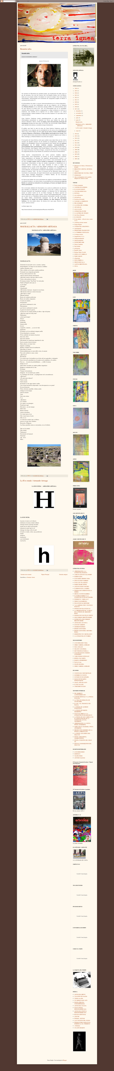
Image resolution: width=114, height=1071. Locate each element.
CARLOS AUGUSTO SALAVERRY (83, 574)
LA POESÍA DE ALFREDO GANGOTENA (81, 707)
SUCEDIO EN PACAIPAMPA (81, 677)
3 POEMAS (77, 1026)
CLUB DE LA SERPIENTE (81, 201)
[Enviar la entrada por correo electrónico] (47, 219)
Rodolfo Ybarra (78, 250)
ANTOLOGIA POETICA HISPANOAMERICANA (80, 1011)
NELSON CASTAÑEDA (80, 649)
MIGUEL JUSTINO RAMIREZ (82, 594)
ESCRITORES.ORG (79, 242)
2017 (76, 109)
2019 (76, 104)
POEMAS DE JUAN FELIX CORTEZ (83, 615)
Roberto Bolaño (28, 106)
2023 (76, 95)
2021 (76, 100)
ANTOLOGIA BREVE (79, 994)
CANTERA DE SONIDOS (80, 187)
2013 (76, 140)
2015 (76, 136)
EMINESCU (77, 754)
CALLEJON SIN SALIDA (80, 996)
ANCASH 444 (77, 207)
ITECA (76, 266)
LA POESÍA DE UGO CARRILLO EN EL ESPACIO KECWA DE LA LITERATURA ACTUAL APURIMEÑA (83, 719)
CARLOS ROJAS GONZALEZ (81, 656)
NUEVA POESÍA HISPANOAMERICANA (80, 1008)
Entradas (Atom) (31, 577)
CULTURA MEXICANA (80, 191)
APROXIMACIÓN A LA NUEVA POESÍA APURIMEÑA (82, 723)
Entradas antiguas (63, 574)
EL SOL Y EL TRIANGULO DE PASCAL (82, 704)
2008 (76, 152)
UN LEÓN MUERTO (79, 1028)
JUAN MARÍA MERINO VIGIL (82, 578)
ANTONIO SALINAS (79, 758)
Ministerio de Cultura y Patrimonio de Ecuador (83, 166)
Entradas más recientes (26, 574)
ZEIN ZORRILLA (78, 260)
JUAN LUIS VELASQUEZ (81, 582)
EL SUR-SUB (77, 217)
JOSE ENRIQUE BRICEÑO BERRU (83, 617)
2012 (76, 143)
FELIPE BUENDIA (79, 664)
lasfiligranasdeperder (79, 238)
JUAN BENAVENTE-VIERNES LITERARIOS (82, 653)
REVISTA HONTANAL (80, 1014)
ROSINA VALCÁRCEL (80, 658)
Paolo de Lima (77, 662)
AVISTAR (76, 1016)
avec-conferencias (78, 195)
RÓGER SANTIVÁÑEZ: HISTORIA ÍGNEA (83, 631)
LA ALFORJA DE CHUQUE (81, 213)
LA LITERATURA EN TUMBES (82, 636)
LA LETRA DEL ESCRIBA (81, 205)
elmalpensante (77, 175)
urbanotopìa (77, 258)
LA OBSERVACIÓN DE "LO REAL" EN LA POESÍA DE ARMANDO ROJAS (83, 612)
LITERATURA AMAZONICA (81, 226)
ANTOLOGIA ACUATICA (80, 622)
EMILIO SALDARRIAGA (80, 601)
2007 (76, 154)
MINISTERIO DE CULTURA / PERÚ (83, 173)
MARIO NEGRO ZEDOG (80, 584)
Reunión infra (25, 49)
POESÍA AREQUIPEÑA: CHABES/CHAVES (80, 737)
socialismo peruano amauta (80, 222)
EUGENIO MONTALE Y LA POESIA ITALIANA (83, 697)
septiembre (79, 115)
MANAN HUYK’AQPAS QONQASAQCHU (80, 679)
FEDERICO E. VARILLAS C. (81, 599)
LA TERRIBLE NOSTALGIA (81, 232)
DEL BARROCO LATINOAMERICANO (80, 694)
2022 (76, 97)
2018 (76, 106)
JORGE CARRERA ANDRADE (82, 645)
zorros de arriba (78, 209)
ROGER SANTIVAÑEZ (80, 628)
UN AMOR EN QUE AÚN (80, 1000)
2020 (76, 102)
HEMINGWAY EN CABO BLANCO (83, 634)
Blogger (65, 1060)
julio (77, 118)
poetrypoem (77, 248)
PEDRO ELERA (78, 576)
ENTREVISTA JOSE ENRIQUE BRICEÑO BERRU (82, 619)
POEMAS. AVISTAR (79, 1018)
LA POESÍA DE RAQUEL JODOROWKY (80, 710)
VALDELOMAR (78, 756)
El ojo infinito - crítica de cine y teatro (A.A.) (83, 219)
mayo (77, 131)
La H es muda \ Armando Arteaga (34, 480)
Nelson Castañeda (78, 244)
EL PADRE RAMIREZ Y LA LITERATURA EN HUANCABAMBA (83, 596)
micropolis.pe (77, 197)
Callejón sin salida (78, 998)
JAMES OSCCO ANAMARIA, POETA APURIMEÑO (83, 727)
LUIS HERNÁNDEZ (79, 752)
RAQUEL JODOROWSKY (80, 660)
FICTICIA (76, 193)
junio (77, 120)
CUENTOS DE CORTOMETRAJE (82, 673)
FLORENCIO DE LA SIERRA (81, 588)
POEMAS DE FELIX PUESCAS (82, 608)
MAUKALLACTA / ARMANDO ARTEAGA (38, 226)
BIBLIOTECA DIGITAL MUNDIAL (83, 169)
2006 (76, 156)
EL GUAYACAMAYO (79, 189)
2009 (76, 149)
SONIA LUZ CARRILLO (80, 254)
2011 (76, 145)
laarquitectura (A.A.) (79, 236)
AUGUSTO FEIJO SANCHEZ (81, 586)
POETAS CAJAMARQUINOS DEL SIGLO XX (83, 744)
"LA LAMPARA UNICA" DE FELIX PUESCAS (83, 605)
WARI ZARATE (78, 256)
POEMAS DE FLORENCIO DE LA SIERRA (83, 591)
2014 (76, 138)
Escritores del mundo (79, 199)
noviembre (78, 113)
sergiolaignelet (77, 228)
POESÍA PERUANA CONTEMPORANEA (79, 1003)
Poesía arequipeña (78, 185)
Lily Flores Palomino (79, 215)
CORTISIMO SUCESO (80, 686)
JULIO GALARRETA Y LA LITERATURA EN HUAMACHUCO (83, 714)
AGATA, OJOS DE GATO (80, 682)
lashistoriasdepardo (78, 240)
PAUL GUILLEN (78, 647)
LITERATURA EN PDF (80, 211)
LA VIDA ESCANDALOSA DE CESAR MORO (82, 700)
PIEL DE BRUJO (78, 203)
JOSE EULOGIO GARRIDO (81, 580)
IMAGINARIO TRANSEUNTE (82, 230)
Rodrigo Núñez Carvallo (80, 252)
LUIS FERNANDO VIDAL (81, 643)
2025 (76, 90)
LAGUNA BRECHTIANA (80, 264)
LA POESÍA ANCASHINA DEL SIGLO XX (82, 734)
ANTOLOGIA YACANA (80, 1005)
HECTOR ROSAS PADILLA (81, 651)
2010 (76, 147)
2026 (76, 88)
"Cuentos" (76, 171)
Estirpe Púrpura (78, 224)
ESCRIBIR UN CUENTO (80, 675)
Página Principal (45, 574)
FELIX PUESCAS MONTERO (81, 603)
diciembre (78, 111)
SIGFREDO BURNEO (79, 626)
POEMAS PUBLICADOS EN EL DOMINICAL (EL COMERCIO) (82, 1023)
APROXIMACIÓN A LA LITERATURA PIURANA (80, 571)
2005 (76, 159)
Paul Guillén (77, 246)
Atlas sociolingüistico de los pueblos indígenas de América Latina (82, 177)
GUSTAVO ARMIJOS (79, 624)
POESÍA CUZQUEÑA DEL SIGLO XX (83, 740)
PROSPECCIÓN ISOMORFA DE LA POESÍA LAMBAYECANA (83, 730)
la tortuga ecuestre (78, 234)
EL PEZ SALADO (78, 684)
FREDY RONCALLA (79, 262)
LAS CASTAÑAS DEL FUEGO (82, 1020)
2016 (76, 133)
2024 (76, 93)
